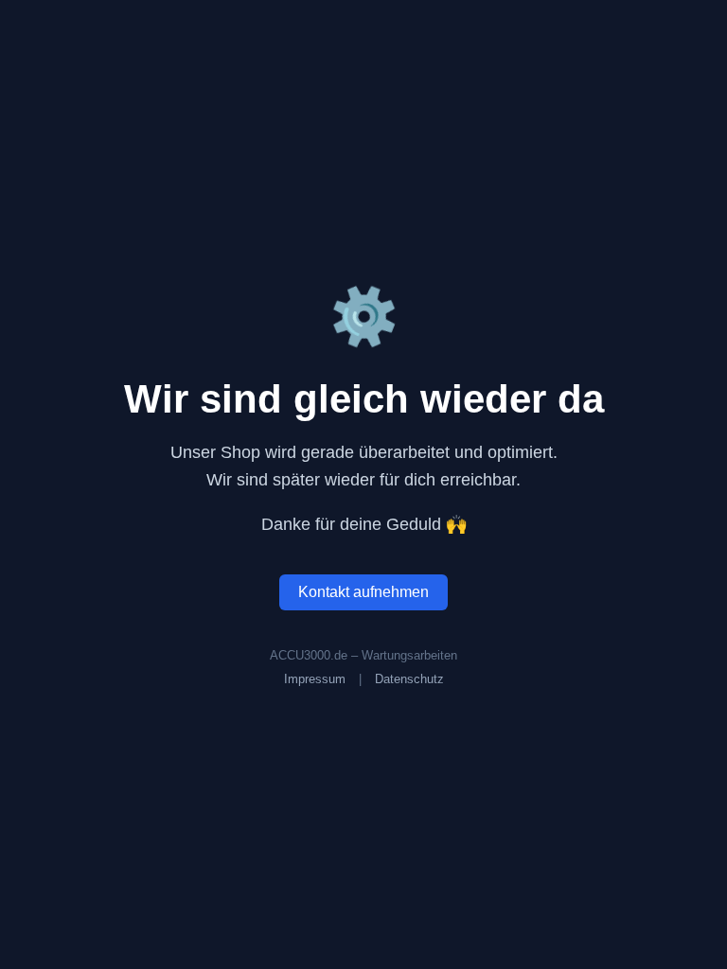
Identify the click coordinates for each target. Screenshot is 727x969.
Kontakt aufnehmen (363, 592)
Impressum (315, 679)
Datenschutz (409, 679)
